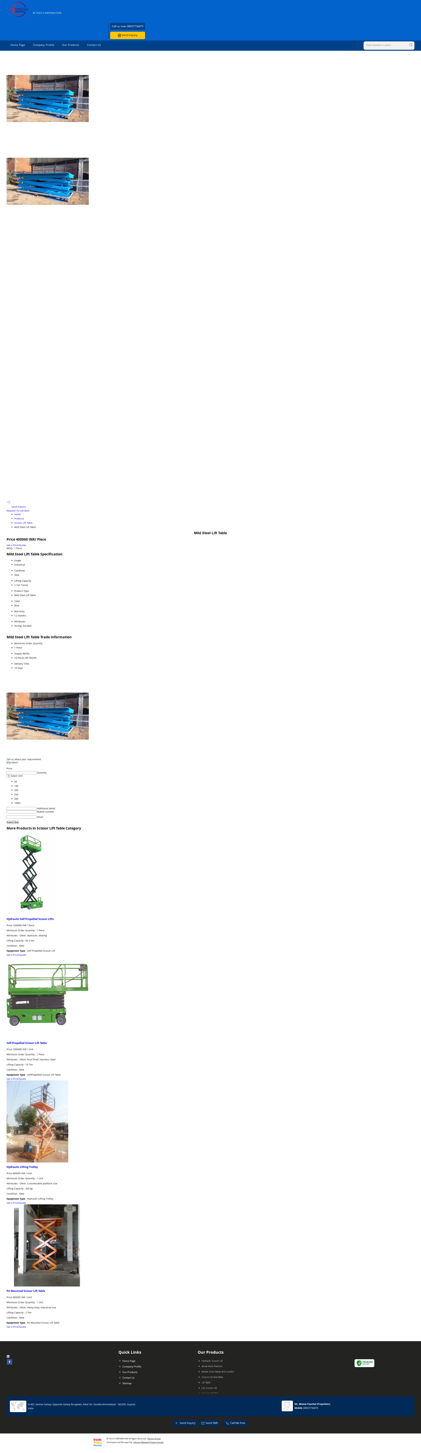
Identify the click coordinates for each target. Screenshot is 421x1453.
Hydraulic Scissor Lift (212, 1360)
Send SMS (212, 1423)
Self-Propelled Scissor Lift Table (27, 1043)
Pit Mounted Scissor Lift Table (26, 1291)
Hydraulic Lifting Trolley (22, 1167)
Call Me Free (237, 1423)
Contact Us (94, 44)
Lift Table (206, 1382)
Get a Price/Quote (16, 545)
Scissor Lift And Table (212, 1377)
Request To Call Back (18, 510)
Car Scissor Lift (209, 1387)
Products (19, 518)
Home (17, 514)
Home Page (18, 44)
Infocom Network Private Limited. (148, 1442)
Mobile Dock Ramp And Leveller (218, 1371)
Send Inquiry (129, 35)
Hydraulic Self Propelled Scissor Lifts (30, 919)
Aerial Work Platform (212, 1366)
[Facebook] (9, 1363)
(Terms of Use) (154, 1438)
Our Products (70, 44)
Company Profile (43, 44)
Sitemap (127, 1383)
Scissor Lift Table (23, 522)
